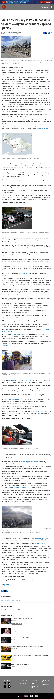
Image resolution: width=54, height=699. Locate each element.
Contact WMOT (23, 680)
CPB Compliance (45, 684)
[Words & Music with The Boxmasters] (6, 666)
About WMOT (23, 687)
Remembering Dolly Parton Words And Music (22, 618)
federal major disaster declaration (27, 461)
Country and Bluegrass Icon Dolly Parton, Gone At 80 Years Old (26, 629)
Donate (48, 2)
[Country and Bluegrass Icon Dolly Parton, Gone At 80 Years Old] (6, 631)
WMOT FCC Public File (46, 681)
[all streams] (52, 7)
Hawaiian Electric (16, 334)
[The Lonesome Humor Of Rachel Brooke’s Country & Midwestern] (6, 649)
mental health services (40, 538)
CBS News (18, 240)
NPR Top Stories (9, 584)
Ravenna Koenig (9, 32)
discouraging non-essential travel (21, 380)
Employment (34, 680)
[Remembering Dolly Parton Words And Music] (6, 621)
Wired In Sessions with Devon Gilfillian (20, 637)
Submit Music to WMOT (34, 687)
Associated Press (7, 240)
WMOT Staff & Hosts (24, 683)
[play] (4, 7)
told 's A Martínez (20, 487)
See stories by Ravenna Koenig (10, 600)
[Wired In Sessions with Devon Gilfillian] (6, 640)
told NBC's (24, 273)
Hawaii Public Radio (12, 399)
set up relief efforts (40, 543)
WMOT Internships (35, 683)
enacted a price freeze (41, 411)
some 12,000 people (42, 128)
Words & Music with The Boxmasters (20, 664)
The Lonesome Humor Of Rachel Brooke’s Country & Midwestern (27, 646)
